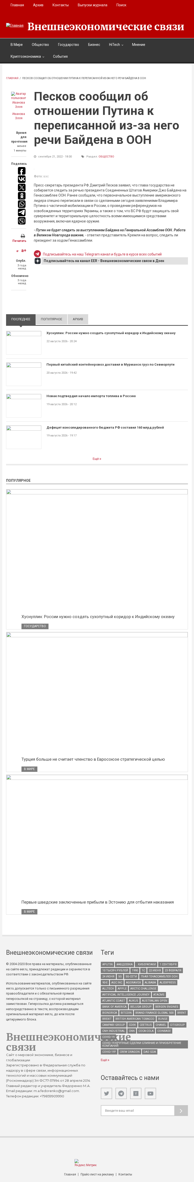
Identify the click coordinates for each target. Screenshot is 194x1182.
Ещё (96, 459)
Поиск (121, 5)
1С (143, 970)
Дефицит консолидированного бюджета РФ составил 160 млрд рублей (105, 427)
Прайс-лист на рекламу (97, 1174)
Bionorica (109, 1012)
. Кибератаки (146, 964)
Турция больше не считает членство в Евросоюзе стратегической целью (93, 759)
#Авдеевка (124, 964)
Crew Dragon (130, 1051)
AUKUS (133, 1000)
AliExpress (168, 982)
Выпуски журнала (92, 5)
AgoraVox (133, 982)
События (60, 56)
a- (17, 251)
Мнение (138, 45)
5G (120, 976)
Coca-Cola (146, 1031)
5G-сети (131, 976)
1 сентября (168, 964)
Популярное (51, 319)
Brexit (107, 1018)
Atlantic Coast (113, 1000)
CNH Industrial (113, 1031)
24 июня (108, 976)
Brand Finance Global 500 (154, 1012)
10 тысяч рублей (115, 970)
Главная (17, 5)
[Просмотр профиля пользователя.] (18, 100)
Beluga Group (141, 1006)
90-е (105, 982)
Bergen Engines (166, 1006)
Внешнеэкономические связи (105, 26)
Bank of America (114, 1006)
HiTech (114, 45)
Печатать (19, 241)
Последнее (23, 319)
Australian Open (154, 1000)
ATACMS (158, 994)
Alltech (108, 988)
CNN (132, 1031)
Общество (40, 45)
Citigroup (177, 1025)
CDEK (132, 1025)
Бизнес (94, 45)
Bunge (162, 1018)
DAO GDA (149, 1051)
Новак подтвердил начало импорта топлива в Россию (91, 396)
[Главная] (14, 25)
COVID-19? (109, 1051)
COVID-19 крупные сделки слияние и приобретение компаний (141, 1044)
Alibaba (150, 982)
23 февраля (173, 970)
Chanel (161, 1025)
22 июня (155, 970)
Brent (181, 1012)
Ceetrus (146, 1025)
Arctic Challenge (143, 988)
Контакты (61, 5)
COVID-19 (108, 1037)
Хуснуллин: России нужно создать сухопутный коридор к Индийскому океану (111, 333)
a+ (23, 250)
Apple (122, 988)
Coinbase (164, 1031)
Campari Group (113, 1025)
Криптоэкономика (26, 56)
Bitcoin (126, 1012)
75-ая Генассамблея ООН (159, 976)
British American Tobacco (134, 1018)
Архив (38, 5)
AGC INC (116, 982)
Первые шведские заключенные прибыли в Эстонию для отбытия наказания (97, 902)
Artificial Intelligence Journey (126, 994)
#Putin (107, 964)
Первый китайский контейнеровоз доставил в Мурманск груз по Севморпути (110, 364)
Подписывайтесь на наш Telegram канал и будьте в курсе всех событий (102, 254)
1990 (135, 970)
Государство (68, 45)
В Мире (17, 45)
